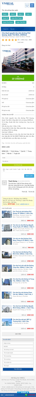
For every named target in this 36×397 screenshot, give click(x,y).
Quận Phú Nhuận (8, 22)
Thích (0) (24, 191)
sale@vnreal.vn (24, 204)
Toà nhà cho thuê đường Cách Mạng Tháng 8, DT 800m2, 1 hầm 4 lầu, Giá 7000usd (23, 240)
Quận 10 (5, 18)
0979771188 (31, 395)
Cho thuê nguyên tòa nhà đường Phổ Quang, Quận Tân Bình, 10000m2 (16, 34)
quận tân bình (26, 143)
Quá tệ (23, 151)
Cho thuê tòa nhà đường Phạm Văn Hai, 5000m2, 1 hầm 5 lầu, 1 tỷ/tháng (23, 294)
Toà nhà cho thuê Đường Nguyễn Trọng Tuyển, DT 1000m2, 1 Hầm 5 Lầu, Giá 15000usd (23, 226)
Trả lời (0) (31, 191)
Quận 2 (13, 14)
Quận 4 (28, 14)
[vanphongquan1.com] (8, 3)
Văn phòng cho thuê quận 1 (23, 387)
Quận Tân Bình (20, 22)
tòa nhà (13, 143)
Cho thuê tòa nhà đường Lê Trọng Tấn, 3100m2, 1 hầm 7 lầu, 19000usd (23, 280)
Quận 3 (21, 14)
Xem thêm (18, 334)
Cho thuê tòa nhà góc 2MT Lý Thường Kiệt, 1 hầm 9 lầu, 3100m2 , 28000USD (22, 321)
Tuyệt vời (17, 153)
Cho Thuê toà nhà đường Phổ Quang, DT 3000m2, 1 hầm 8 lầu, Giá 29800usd (23, 213)
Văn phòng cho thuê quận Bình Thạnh (12, 390)
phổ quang (19, 143)
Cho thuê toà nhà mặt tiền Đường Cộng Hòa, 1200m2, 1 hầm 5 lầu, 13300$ (23, 267)
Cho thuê (7, 143)
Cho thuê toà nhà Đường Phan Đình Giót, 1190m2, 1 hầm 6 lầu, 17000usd (23, 253)
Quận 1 (5, 14)
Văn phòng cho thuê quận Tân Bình (25, 389)
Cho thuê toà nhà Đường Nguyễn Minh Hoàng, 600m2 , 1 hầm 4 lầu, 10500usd (23, 307)
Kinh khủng (14, 151)
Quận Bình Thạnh (17, 18)
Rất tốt (9, 153)
